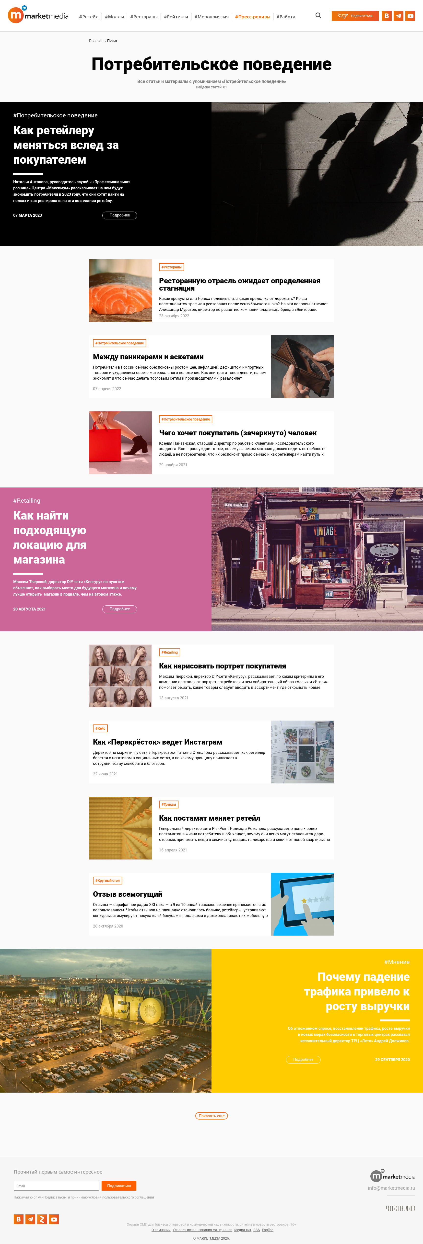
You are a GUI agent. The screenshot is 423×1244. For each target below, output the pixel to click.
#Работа (285, 17)
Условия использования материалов (202, 1229)
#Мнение (397, 962)
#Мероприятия (211, 17)
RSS (256, 1229)
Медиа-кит (242, 1229)
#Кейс (100, 728)
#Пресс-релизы (252, 17)
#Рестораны (144, 17)
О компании (161, 1229)
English (267, 1229)
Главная (96, 40)
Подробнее (120, 214)
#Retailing (26, 500)
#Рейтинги (176, 17)
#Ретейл (89, 17)
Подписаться (119, 1186)
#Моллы (114, 17)
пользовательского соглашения (128, 1197)
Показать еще (211, 1115)
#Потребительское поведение (55, 115)
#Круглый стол (107, 880)
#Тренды (169, 804)
